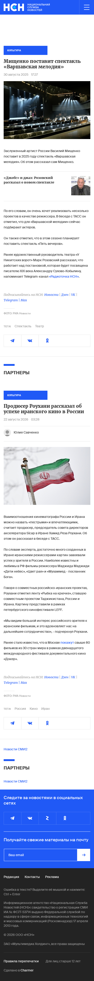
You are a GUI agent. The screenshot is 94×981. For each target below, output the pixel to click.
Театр (39, 326)
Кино (34, 709)
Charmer (27, 970)
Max (24, 300)
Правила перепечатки (21, 961)
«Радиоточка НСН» (64, 276)
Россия (20, 709)
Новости (51, 295)
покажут (67, 642)
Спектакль (23, 326)
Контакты (32, 877)
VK (73, 295)
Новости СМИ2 (15, 749)
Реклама (52, 877)
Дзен (64, 295)
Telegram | (12, 300)
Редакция (11, 877)
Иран (45, 709)
